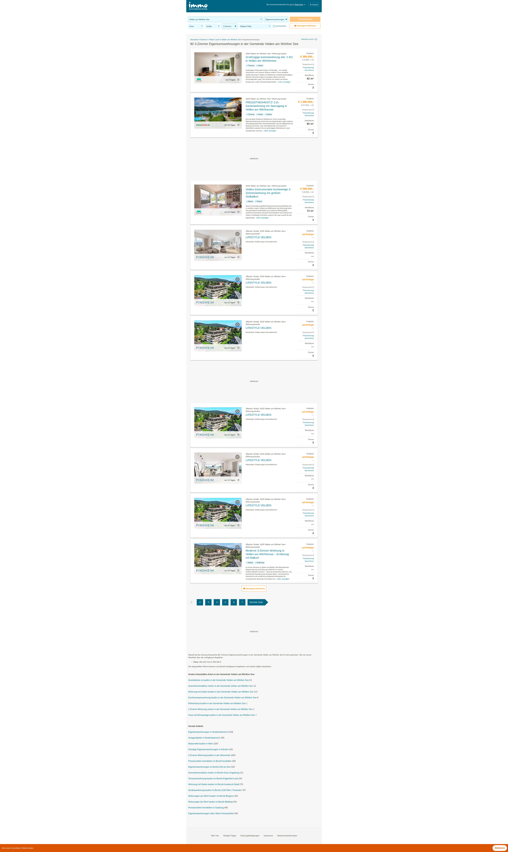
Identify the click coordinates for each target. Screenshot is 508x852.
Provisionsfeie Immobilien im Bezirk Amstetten (210, 761)
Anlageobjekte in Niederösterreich (204, 738)
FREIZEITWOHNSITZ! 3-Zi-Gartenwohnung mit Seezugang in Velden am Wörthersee (266, 106)
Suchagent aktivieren (306, 26)
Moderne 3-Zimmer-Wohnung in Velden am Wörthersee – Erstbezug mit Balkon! (267, 554)
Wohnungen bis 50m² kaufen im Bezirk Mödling (210, 802)
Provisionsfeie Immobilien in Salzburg (206, 808)
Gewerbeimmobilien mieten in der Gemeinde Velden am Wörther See (220, 686)
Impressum (268, 836)
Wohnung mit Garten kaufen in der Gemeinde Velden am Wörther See (220, 692)
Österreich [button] (298, 4)
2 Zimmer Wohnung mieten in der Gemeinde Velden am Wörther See (220, 709)
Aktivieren (500, 848)
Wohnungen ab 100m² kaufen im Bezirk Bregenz (211, 796)
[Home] (198, 6)
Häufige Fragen (229, 836)
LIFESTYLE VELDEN (258, 237)
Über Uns (215, 836)
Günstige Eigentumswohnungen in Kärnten (208, 749)
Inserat (315, 5)
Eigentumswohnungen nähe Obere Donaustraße (211, 813)
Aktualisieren (306, 19)
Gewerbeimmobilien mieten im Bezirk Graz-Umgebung (213, 773)
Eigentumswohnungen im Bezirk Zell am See (209, 767)
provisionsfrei (280, 26)
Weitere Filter (245, 26)
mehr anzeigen (284, 82)
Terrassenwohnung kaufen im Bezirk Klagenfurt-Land (213, 778)
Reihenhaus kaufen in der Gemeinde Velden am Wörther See (217, 703)
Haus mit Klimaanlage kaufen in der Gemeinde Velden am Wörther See (221, 715)
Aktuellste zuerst (307, 39)
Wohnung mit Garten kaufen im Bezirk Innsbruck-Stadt (213, 784)
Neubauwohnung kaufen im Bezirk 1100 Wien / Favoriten (215, 790)
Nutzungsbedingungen (250, 836)
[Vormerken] (237, 56)
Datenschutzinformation (287, 836)
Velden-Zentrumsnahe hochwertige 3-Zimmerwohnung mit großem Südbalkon (268, 193)
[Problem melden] (238, 79)
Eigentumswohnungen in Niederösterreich (208, 732)
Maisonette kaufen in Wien (200, 743)
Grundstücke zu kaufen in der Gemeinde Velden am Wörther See (218, 680)
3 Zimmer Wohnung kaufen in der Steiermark (209, 755)
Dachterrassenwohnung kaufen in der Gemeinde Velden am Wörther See (222, 697)
